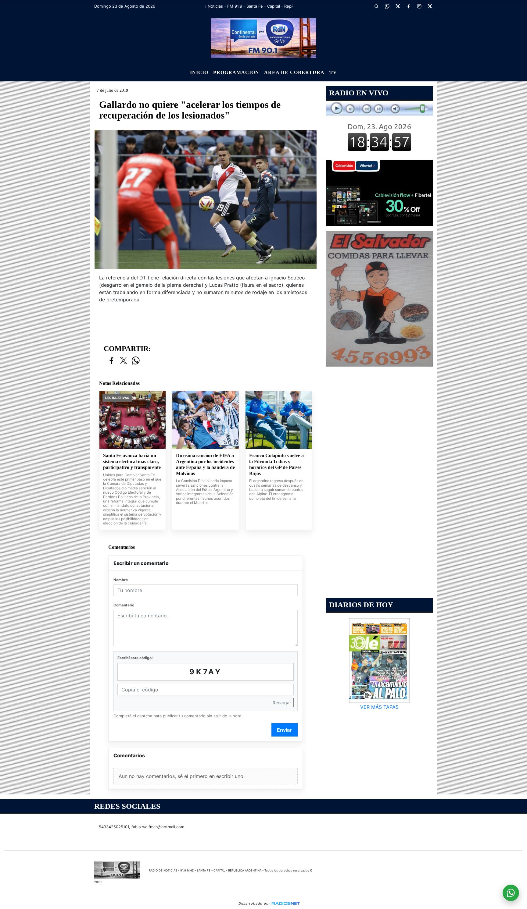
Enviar (284, 730)
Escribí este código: (135, 657)
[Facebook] (408, 6)
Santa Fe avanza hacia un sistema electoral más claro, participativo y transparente (132, 461)
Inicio (199, 72)
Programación (236, 72)
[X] (398, 6)
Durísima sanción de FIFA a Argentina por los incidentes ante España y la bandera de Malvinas (205, 464)
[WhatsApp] (387, 6)
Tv (333, 72)
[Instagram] (419, 6)
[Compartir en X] (123, 361)
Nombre (120, 579)
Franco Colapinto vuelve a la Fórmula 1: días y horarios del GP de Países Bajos (276, 464)
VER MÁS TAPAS (379, 707)
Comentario (123, 605)
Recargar (282, 702)
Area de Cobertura (294, 72)
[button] (376, 6)
